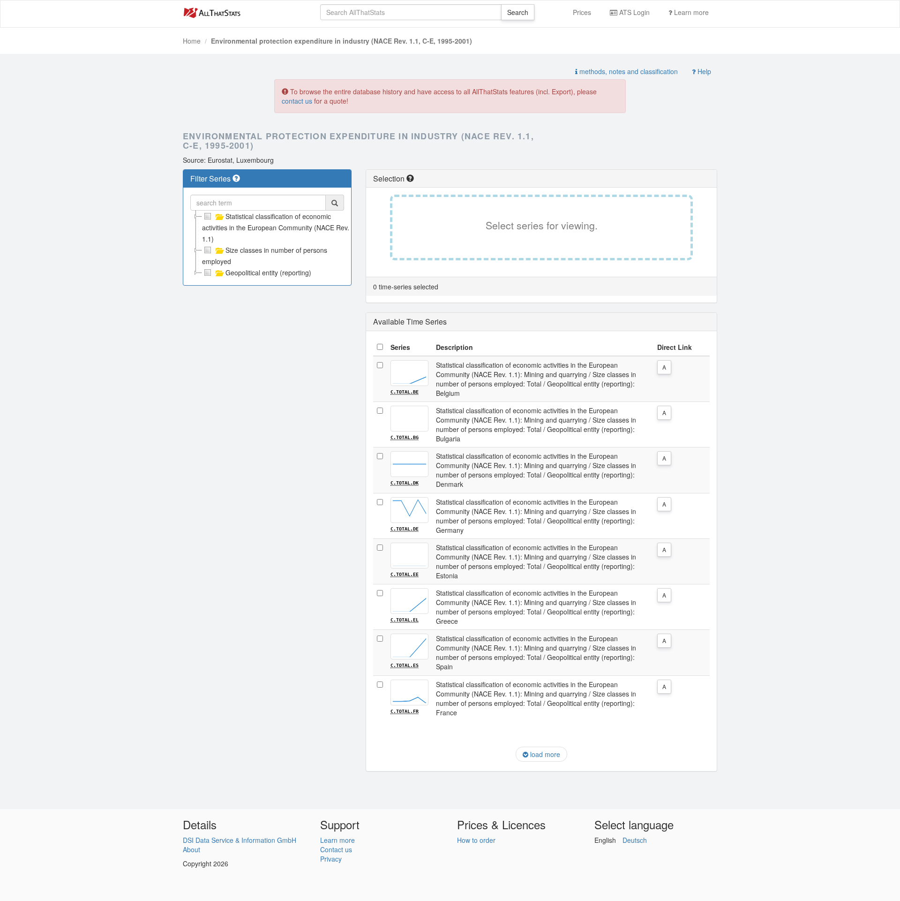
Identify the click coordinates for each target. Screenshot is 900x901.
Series (400, 347)
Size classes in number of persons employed (264, 255)
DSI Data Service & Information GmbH (239, 840)
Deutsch (634, 840)
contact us (297, 101)
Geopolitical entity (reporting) (268, 272)
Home (192, 40)
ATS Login (633, 12)
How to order (476, 840)
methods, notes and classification (628, 71)
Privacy (331, 858)
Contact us (336, 849)
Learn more (690, 12)
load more (544, 754)
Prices (582, 12)
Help (703, 71)
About (191, 849)
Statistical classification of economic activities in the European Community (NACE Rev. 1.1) (275, 227)
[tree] (267, 244)
